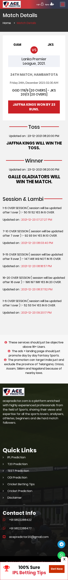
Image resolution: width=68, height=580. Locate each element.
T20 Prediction (17, 464)
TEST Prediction (18, 471)
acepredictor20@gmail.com (29, 537)
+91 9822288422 (20, 520)
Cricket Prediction (19, 491)
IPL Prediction (16, 457)
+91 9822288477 (20, 528)
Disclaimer (14, 498)
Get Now (57, 569)
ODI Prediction (17, 477)
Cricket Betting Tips (21, 484)
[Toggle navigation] (62, 4)
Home (7, 23)
